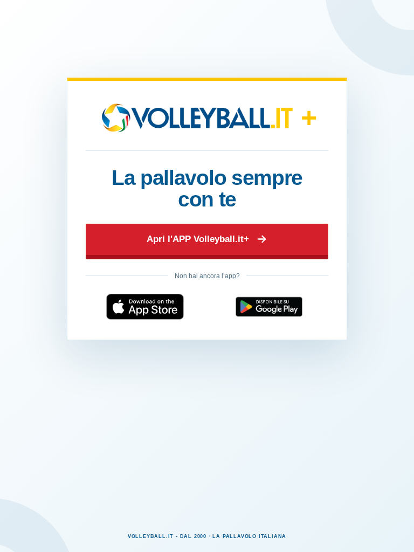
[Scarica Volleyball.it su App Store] (145, 306)
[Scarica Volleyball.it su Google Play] (269, 306)
